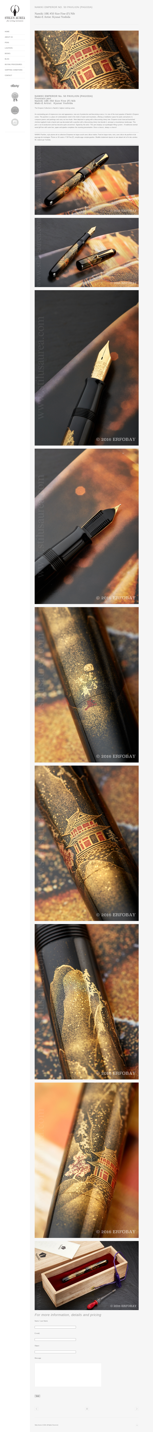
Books (7, 53)
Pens (7, 42)
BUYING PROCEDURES (13, 64)
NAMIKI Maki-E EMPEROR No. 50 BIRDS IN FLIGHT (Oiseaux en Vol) (137, 1409)
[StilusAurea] (15, 13)
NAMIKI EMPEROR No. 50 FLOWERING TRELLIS (36, 1409)
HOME (7, 32)
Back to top (137, 1425)
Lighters (9, 48)
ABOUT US (9, 37)
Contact (8, 75)
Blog (7, 59)
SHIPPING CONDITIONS (13, 70)
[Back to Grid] (87, 1409)
